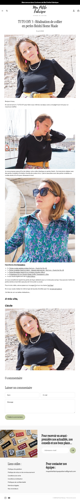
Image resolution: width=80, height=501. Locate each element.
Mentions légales (13, 485)
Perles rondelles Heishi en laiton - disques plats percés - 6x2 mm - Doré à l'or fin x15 (36, 270)
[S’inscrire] (73, 450)
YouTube (50, 285)
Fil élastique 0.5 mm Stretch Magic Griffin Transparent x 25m (29, 274)
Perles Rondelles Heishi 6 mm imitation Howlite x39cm (27, 272)
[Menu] (2, 10)
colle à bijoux (31, 276)
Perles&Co (21, 265)
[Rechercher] (7, 10)
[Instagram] (5, 498)
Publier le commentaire (15, 417)
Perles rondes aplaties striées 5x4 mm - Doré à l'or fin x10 (28, 268)
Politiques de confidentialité (17, 482)
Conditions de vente (14, 476)
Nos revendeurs (13, 489)
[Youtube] (9, 498)
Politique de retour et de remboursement (21, 472)
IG (35, 285)
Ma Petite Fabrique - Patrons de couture (66, 498)
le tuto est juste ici (56, 289)
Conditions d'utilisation (15, 479)
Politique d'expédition (15, 469)
